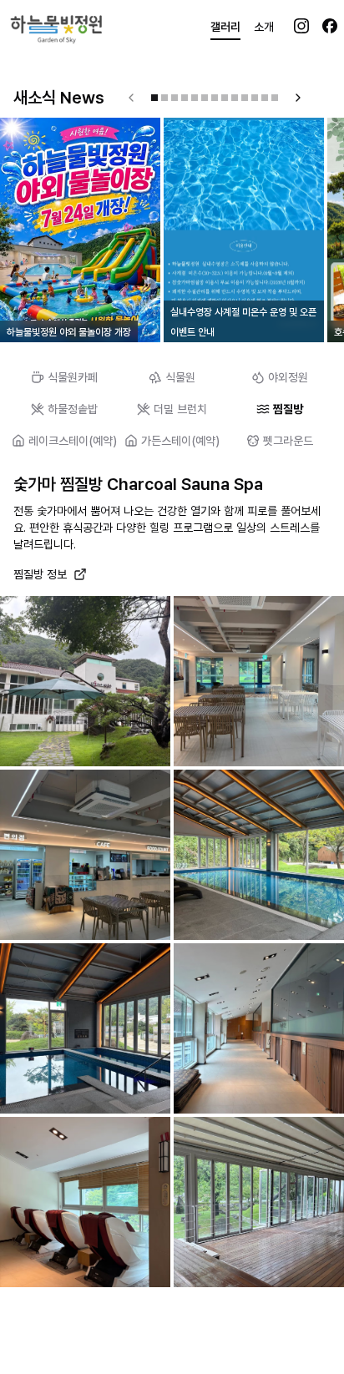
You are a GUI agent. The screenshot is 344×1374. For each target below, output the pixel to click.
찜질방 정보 (40, 574)
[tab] (64, 377)
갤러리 (225, 26)
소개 (264, 26)
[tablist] (172, 377)
